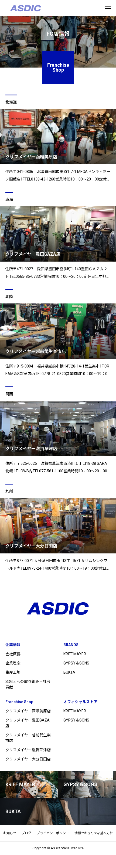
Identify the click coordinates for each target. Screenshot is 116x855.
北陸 (9, 297)
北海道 (11, 102)
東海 (9, 199)
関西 (9, 394)
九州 (9, 491)
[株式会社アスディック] (25, 8)
